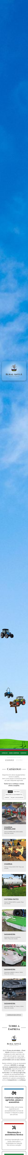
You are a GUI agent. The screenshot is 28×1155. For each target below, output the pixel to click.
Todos (10, 791)
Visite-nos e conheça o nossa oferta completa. (14, 784)
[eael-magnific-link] (14, 813)
